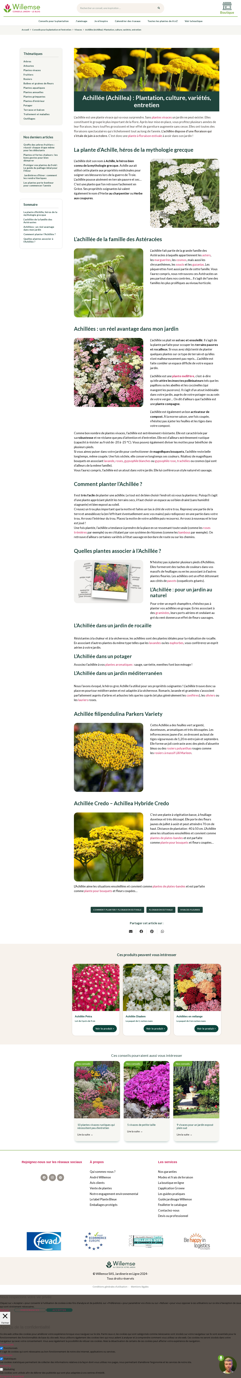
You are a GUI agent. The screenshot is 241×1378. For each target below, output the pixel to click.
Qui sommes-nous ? (102, 1172)
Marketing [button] (5, 1365)
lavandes (155, 643)
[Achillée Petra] (95, 987)
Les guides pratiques (171, 1194)
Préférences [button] (30, 1310)
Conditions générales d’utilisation (110, 1286)
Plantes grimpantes (34, 96)
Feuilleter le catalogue (172, 1205)
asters (206, 255)
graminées (162, 613)
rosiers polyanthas (179, 748)
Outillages (29, 118)
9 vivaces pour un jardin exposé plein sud (195, 1129)
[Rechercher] (159, 8)
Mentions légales (140, 1286)
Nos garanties (167, 1172)
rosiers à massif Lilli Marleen (172, 753)
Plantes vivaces (32, 70)
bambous (184, 532)
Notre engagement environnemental (114, 1194)
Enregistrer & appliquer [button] (12, 1376)
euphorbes (176, 643)
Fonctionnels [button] (7, 1344)
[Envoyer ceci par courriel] (130, 931)
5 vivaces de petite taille (141, 1128)
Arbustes (28, 65)
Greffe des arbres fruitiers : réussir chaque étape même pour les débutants (39, 147)
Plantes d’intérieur (34, 101)
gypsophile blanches (137, 461)
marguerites (162, 260)
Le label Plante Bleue (103, 1199)
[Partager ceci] (141, 931)
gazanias (198, 264)
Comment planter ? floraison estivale (117, 910)
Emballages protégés (104, 1205)
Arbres (27, 61)
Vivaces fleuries (190, 910)
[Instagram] (52, 1177)
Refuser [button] (4, 1310)
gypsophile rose (165, 461)
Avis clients (97, 1183)
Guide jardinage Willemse (175, 1199)
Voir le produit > (104, 1028)
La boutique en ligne (171, 1183)
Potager (27, 105)
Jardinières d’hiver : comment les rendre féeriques (40, 177)
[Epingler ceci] (152, 931)
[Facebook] (44, 1177)
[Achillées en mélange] (197, 987)
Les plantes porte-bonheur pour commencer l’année (38, 184)
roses (119, 461)
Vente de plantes (101, 1188)
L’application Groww (171, 1188)
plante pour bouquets (174, 842)
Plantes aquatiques (34, 87)
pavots (171, 581)
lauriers (83, 700)
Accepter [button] (59, 1310)
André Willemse (100, 1177)
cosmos (181, 260)
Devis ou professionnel (173, 1216)
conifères (192, 695)
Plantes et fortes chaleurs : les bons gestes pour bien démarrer (40, 157)
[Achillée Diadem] (146, 987)
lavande (109, 461)
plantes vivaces (162, 117)
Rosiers (27, 79)
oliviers (210, 695)
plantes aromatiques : (119, 664)
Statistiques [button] (6, 1355)
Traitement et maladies (36, 114)
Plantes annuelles (33, 92)
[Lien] (22, 8)
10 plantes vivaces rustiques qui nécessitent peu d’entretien (96, 1129)
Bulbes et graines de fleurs (38, 83)
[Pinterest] (60, 1177)
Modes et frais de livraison (175, 1177)
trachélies (183, 461)
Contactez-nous (168, 1210)
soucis (180, 264)
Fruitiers (28, 74)
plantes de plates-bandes (166, 838)
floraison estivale (161, 910)
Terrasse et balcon (33, 109)
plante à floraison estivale (145, 136)
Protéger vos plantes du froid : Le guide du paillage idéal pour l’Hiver (40, 168)
